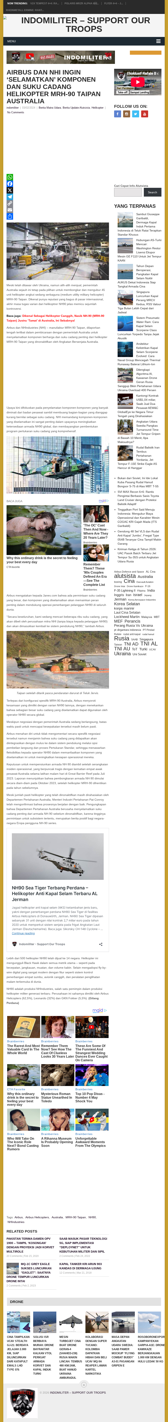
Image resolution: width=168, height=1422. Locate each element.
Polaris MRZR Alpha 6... (82, 3)
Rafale (117, 634)
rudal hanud (148, 634)
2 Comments (66, 1256)
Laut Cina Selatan (127, 612)
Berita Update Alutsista (76, 107)
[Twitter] (135, 113)
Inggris (119, 595)
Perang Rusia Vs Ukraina (133, 626)
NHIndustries (16, 1222)
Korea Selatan (127, 604)
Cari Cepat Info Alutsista (131, 185)
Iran (128, 595)
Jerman (120, 599)
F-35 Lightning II (124, 590)
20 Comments (14, 1256)
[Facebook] (58, 183)
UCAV (152, 649)
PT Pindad (148, 630)
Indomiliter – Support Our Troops (78, 1392)
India (151, 590)
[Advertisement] (58, 145)
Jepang (147, 595)
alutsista (125, 576)
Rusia (121, 638)
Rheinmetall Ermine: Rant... (25, 10)
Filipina (141, 590)
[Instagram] (126, 113)
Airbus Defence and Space (129, 571)
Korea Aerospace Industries (142, 600)
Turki (143, 649)
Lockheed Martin (127, 617)
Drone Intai (119, 586)
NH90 (92, 1217)
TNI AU (122, 649)
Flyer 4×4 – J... (113, 3)
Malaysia (146, 617)
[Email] (58, 210)
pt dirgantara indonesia (127, 629)
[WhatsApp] (58, 177)
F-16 (147, 586)
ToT (134, 649)
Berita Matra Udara (50, 107)
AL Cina (150, 571)
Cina (129, 581)
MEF (118, 621)
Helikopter (97, 107)
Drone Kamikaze (135, 586)
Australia (57, 1217)
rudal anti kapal (132, 634)
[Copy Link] (58, 203)
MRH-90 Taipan (76, 1217)
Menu (11, 41)
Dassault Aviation (144, 582)
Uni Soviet (139, 654)
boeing (118, 582)
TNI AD (131, 644)
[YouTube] (144, 113)
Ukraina (122, 654)
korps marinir (124, 608)
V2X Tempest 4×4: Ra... (44, 3)
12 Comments (67, 1272)
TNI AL (149, 644)
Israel (137, 595)
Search (152, 192)
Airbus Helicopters (37, 1217)
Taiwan (118, 644)
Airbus (19, 1217)
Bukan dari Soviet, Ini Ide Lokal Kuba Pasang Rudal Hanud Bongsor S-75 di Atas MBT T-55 (138, 482)
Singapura (146, 639)
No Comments (15, 112)
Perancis (132, 621)
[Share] (58, 216)
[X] (58, 190)
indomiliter (13, 107)
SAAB (134, 639)
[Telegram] (58, 197)
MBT (157, 617)
